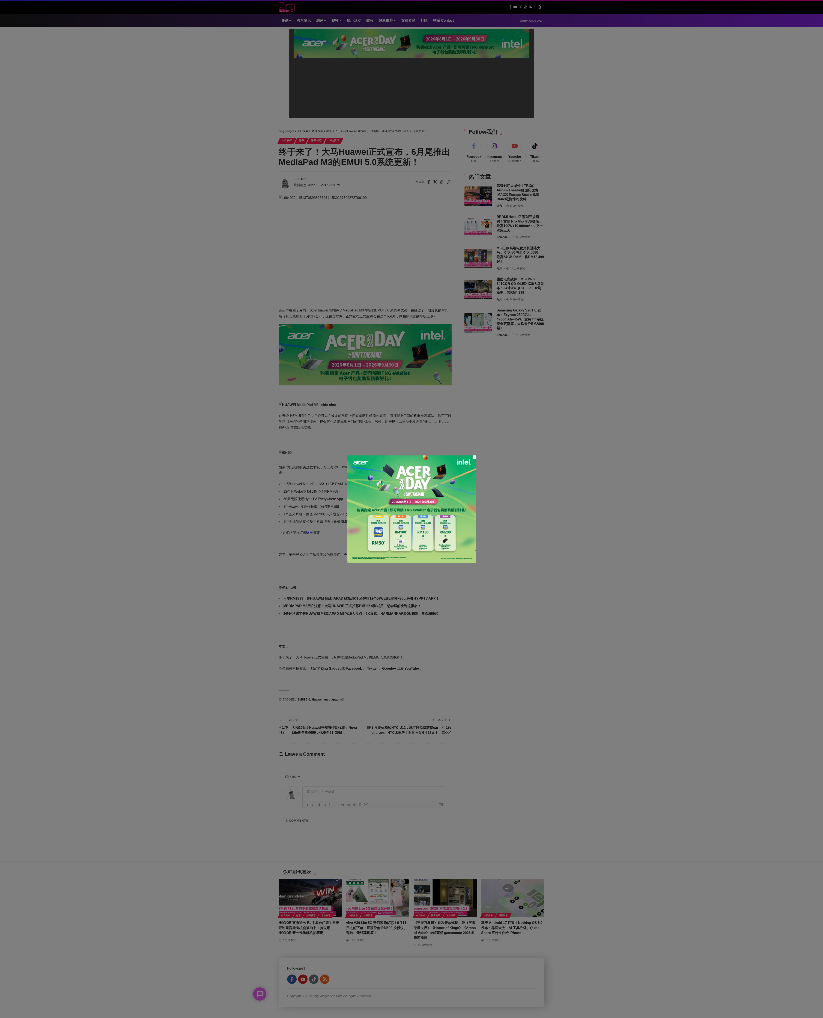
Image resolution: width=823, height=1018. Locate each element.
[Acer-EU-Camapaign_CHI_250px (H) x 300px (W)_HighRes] (411, 509)
